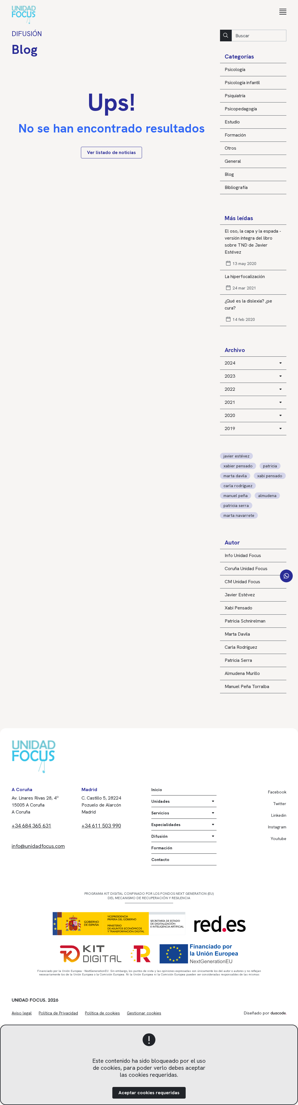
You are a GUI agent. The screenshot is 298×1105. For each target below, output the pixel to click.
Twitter (279, 803)
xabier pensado (238, 465)
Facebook (277, 792)
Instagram (277, 827)
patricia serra (236, 505)
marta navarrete (239, 515)
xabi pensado (269, 475)
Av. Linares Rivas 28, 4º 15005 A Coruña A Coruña (35, 805)
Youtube (278, 838)
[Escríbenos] (286, 576)
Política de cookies (102, 1013)
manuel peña (236, 495)
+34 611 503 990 (101, 825)
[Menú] (282, 11)
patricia (270, 465)
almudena (267, 495)
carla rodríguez (238, 485)
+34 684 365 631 (31, 825)
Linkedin (278, 815)
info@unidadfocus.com (38, 846)
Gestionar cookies (144, 1013)
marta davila (235, 475)
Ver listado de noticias (111, 152)
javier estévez (236, 456)
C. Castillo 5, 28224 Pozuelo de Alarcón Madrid (101, 805)
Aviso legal (22, 1013)
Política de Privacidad (58, 1013)
